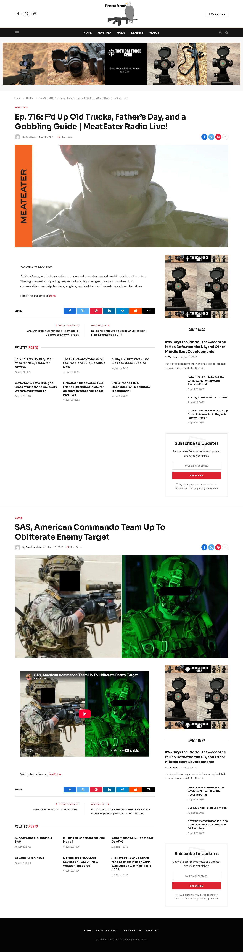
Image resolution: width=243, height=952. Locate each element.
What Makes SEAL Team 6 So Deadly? (132, 840)
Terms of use (132, 930)
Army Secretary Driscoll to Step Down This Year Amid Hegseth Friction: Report (208, 414)
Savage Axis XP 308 (29, 858)
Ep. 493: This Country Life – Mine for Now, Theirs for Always (34, 363)
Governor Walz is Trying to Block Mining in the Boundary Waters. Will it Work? (36, 387)
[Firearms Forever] (121, 14)
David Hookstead (35, 547)
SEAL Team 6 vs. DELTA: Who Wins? (56, 809)
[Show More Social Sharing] (225, 137)
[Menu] (17, 33)
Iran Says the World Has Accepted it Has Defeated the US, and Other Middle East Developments (195, 347)
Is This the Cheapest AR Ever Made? (84, 840)
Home (88, 32)
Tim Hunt (31, 136)
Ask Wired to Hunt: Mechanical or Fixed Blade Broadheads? (130, 387)
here (52, 295)
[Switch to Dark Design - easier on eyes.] (220, 32)
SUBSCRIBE (217, 13)
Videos (154, 32)
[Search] (226, 33)
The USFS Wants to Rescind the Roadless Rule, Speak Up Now (84, 363)
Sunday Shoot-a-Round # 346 (207, 397)
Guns (121, 32)
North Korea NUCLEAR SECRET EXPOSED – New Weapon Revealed (80, 862)
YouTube (54, 774)
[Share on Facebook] (204, 137)
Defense (137, 32)
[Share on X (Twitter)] (211, 137)
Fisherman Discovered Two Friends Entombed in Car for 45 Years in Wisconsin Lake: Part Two (83, 389)
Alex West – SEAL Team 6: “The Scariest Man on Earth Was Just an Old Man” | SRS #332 (131, 863)
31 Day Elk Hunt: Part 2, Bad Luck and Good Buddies (130, 361)
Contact (152, 930)
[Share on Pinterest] (218, 137)
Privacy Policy (198, 488)
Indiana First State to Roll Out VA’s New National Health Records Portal (206, 380)
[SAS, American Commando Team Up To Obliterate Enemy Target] (121, 606)
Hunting (104, 32)
